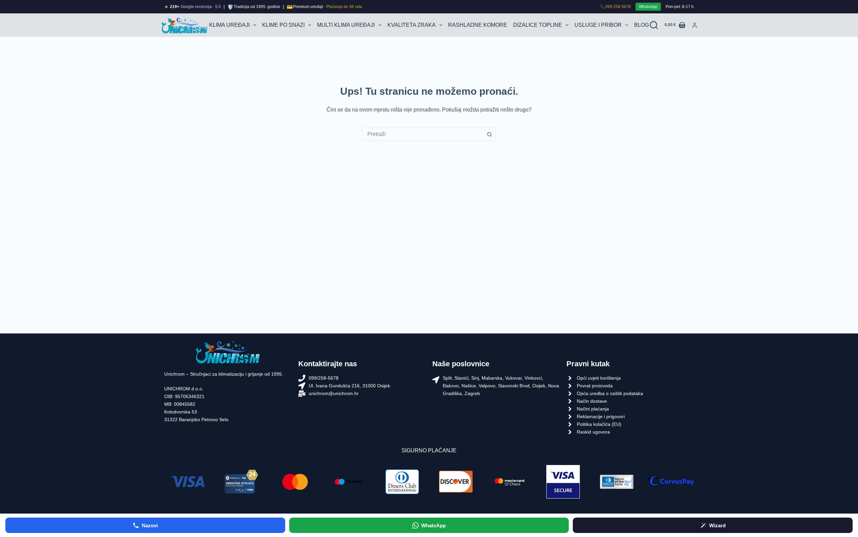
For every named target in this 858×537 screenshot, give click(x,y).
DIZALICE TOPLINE (537, 25)
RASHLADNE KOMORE (477, 25)
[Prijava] (694, 25)
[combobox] (422, 134)
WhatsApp (648, 6)
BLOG (641, 25)
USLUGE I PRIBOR (598, 25)
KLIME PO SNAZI (283, 25)
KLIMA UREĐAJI (229, 25)
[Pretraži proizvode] (654, 25)
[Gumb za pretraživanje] (489, 134)
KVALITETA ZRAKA (411, 25)
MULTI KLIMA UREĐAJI (346, 25)
